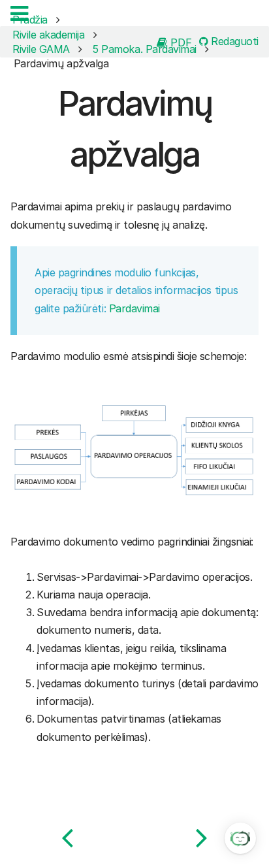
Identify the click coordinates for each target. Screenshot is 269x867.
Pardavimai (134, 308)
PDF (179, 41)
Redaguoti (233, 41)
